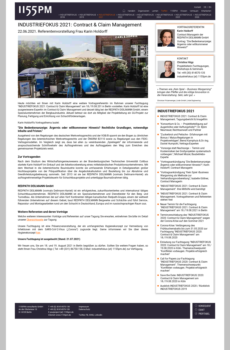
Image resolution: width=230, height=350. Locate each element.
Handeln (131, 11)
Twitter (82, 315)
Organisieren (143, 11)
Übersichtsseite (35, 219)
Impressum (84, 306)
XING (91, 315)
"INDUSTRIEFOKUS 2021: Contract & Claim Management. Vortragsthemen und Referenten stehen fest (185, 196)
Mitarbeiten (206, 11)
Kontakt (197, 7)
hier (38, 232)
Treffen (164, 11)
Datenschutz (84, 309)
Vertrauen (194, 11)
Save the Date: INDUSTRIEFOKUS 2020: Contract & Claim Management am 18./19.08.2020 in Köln (182, 278)
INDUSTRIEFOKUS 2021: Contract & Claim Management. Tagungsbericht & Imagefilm (183, 118)
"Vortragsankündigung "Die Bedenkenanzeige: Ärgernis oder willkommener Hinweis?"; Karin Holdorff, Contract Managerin (185, 164)
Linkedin (98, 315)
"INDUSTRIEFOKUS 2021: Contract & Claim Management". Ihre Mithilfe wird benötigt (183, 187)
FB (87, 315)
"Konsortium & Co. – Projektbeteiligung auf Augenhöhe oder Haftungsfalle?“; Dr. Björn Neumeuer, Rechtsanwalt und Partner (183, 126)
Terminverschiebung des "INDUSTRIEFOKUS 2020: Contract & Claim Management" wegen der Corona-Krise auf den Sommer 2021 (185, 217)
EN (210, 7)
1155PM (174, 11)
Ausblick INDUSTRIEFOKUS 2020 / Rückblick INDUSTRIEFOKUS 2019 (185, 287)
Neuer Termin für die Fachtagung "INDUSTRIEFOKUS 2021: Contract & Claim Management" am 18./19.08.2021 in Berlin (183, 207)
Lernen (155, 11)
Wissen (183, 11)
